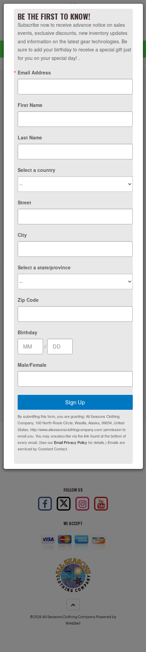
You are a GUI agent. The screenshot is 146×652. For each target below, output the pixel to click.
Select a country (36, 169)
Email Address (34, 72)
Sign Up (75, 402)
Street (24, 202)
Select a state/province (44, 267)
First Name (30, 105)
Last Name (30, 137)
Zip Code (28, 299)
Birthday (27, 332)
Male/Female (32, 364)
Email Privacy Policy (70, 442)
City (22, 234)
